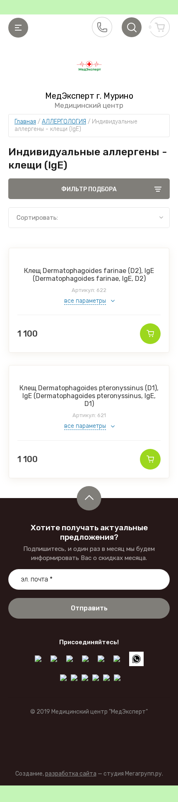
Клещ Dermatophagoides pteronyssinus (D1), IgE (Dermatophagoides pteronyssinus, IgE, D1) (89, 396)
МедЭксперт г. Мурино (89, 96)
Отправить (89, 608)
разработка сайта (70, 773)
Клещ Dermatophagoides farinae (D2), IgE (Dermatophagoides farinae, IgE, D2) (89, 274)
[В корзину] (150, 333)
